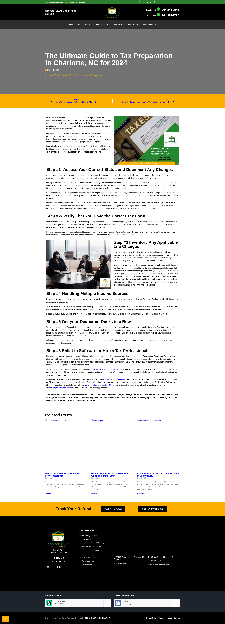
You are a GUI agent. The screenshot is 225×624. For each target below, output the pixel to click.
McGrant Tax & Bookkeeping (114, 379)
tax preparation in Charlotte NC (98, 385)
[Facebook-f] (139, 2)
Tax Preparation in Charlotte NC (88, 75)
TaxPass (126, 601)
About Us (116, 24)
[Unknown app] (49, 605)
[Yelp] (154, 2)
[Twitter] (150, 2)
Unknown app (60, 601)
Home (71, 24)
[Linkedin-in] (146, 2)
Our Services (83, 24)
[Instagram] (143, 2)
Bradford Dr (163, 16)
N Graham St (162, 10)
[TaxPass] (118, 605)
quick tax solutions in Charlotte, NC (105, 369)
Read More (48, 493)
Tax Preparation (61, 75)
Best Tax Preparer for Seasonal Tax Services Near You (62, 474)
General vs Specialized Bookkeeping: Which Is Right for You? (110, 474)
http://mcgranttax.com (62, 388)
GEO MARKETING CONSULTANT (97, 618)
